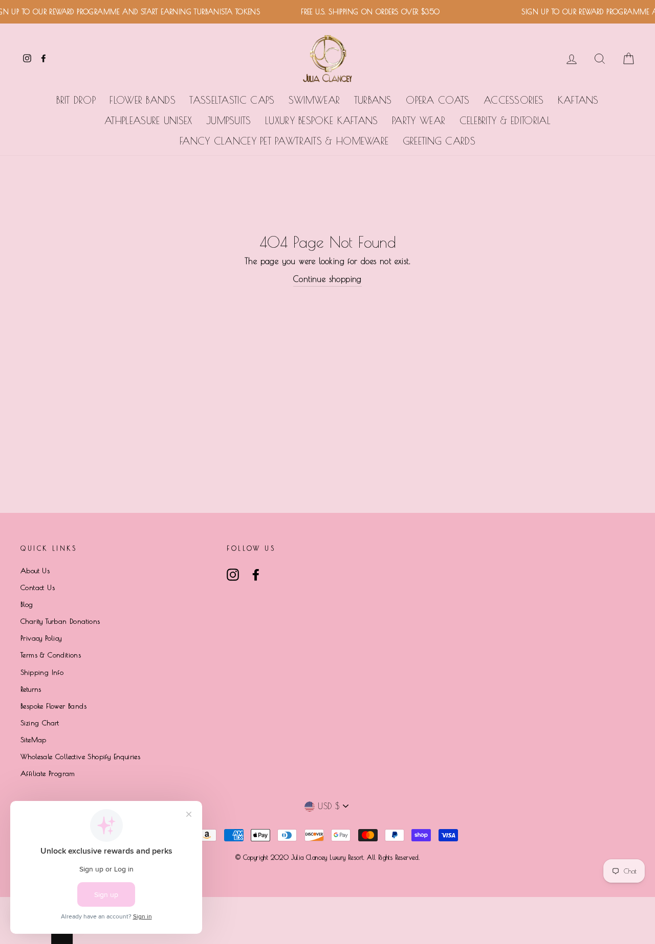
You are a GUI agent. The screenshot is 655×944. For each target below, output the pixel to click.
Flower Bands (143, 100)
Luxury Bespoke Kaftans (321, 120)
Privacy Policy (41, 638)
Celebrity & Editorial (505, 120)
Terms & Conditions (50, 655)
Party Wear (418, 120)
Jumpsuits (228, 120)
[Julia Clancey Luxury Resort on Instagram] (233, 575)
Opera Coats (437, 100)
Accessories (513, 100)
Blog (26, 604)
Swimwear (314, 100)
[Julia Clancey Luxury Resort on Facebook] (256, 575)
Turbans (373, 100)
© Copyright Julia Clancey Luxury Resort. (301, 857)
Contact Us (37, 587)
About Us (35, 571)
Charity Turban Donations (60, 621)
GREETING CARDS (439, 141)
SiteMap (33, 740)
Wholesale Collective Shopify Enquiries (80, 756)
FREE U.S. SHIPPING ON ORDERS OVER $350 (364, 12)
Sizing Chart (39, 723)
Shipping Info (41, 672)
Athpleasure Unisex (148, 120)
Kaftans (578, 100)
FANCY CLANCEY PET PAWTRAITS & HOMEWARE (284, 141)
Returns (30, 689)
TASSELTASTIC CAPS (231, 100)
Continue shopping (327, 279)
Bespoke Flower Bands (53, 706)
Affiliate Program (47, 773)
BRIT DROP (76, 100)
